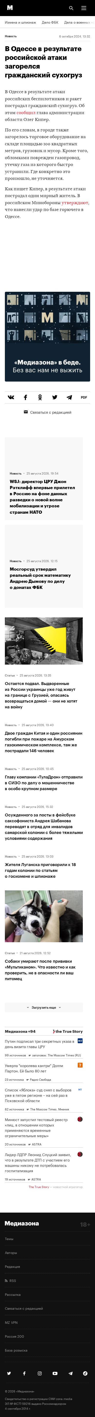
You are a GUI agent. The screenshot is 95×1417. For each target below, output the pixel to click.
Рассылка (13, 1294)
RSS (12, 1280)
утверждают (75, 203)
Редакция (12, 1266)
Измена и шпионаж (20, 22)
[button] (84, 8)
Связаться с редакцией (50, 412)
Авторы (11, 1252)
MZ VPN (11, 1322)
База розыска (16, 1350)
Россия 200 (14, 1336)
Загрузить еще (44, 1007)
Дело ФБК (50, 22)
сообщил (26, 113)
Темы (9, 1238)
